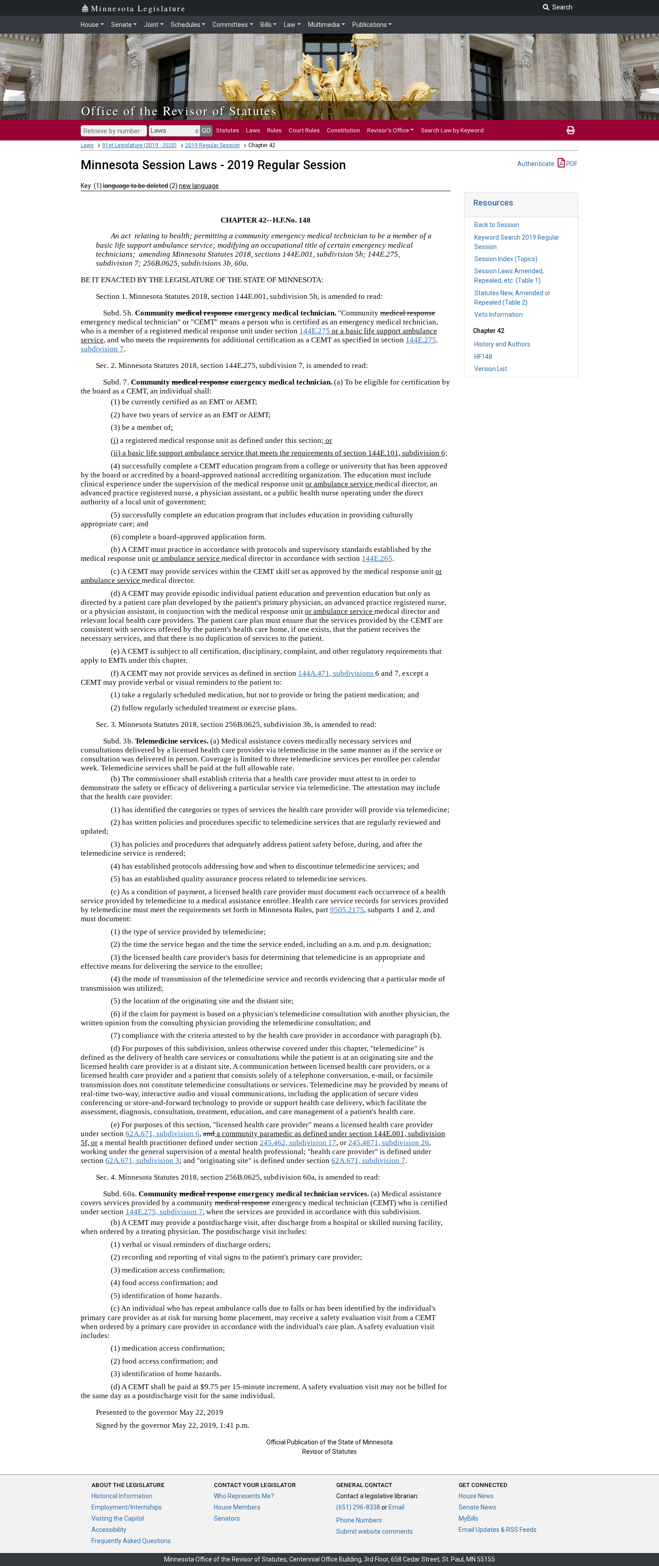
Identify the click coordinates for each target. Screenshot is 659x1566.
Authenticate (536, 163)
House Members (237, 1507)
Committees (230, 24)
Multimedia (324, 24)
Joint (151, 24)
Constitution (343, 130)
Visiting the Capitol (117, 1518)
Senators (227, 1518)
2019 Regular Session (212, 145)
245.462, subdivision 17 (298, 1142)
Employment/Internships (126, 1507)
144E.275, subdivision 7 (164, 1211)
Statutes (227, 130)
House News (476, 1496)
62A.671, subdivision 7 (368, 1160)
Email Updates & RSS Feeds (498, 1529)
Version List (490, 368)
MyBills (468, 1518)
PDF (571, 163)
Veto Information (498, 314)
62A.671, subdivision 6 (162, 1133)
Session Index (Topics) (506, 258)
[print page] (570, 130)
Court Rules (304, 130)
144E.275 (314, 331)
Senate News (477, 1507)
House (90, 24)
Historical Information (121, 1496)
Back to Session (496, 224)
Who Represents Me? (244, 1496)
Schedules (185, 24)
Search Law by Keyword (452, 130)
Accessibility (108, 1529)
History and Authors (502, 344)
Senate (121, 24)
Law (289, 24)
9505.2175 (347, 909)
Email (396, 1507)
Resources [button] (493, 202)
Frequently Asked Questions (131, 1540)
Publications (369, 24)
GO (206, 131)
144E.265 (377, 558)
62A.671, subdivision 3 (142, 1160)
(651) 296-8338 (358, 1507)
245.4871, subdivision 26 (388, 1142)
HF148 (483, 356)
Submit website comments (374, 1531)
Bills (266, 24)
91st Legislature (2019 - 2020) (139, 145)
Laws (253, 130)
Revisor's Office (388, 130)
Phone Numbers (359, 1520)
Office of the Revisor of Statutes (179, 110)
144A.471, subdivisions (336, 673)
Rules (274, 130)
